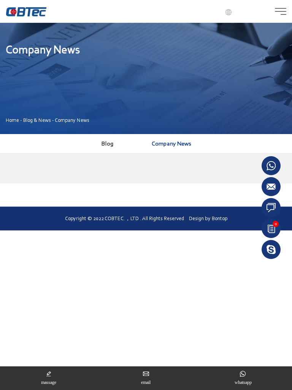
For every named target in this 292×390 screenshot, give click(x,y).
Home (12, 120)
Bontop (219, 218)
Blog (108, 143)
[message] (271, 207)
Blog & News (37, 120)
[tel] (271, 248)
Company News (72, 120)
